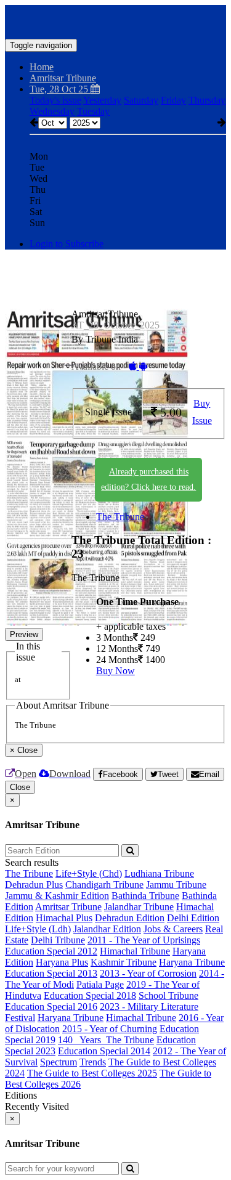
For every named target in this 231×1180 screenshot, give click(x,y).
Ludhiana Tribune (159, 873)
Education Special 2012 (51, 951)
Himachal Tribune (135, 951)
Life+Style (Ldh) (38, 929)
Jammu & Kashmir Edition (57, 895)
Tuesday (93, 111)
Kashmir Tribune (123, 962)
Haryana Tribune (192, 962)
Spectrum (58, 1062)
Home (42, 67)
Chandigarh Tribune (104, 884)
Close (20, 787)
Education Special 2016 (51, 1006)
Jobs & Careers (173, 929)
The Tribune (120, 516)
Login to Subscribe (66, 243)
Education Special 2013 (51, 973)
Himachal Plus (64, 918)
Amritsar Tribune (68, 906)
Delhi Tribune (58, 940)
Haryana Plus (62, 962)
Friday (173, 100)
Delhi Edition (193, 918)
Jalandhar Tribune (139, 906)
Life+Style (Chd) (88, 873)
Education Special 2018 (90, 995)
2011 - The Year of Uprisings (143, 940)
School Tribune (168, 995)
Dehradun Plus (34, 884)
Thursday (206, 100)
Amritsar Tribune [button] (63, 78)
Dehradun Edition (129, 918)
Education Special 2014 (104, 1051)
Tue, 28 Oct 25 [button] (60, 89)
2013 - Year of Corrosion (148, 973)
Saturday (141, 100)
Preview (24, 634)
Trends (92, 1062)
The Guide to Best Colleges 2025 (92, 1073)
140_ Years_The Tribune (106, 1040)
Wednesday (52, 111)
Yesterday (102, 100)
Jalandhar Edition (107, 929)
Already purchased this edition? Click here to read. (148, 479)
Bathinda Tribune (145, 895)
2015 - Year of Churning (109, 1028)
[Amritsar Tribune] (115, 20)
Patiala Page (100, 984)
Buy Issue (202, 412)
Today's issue (55, 100)
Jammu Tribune (176, 884)
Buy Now (115, 670)
